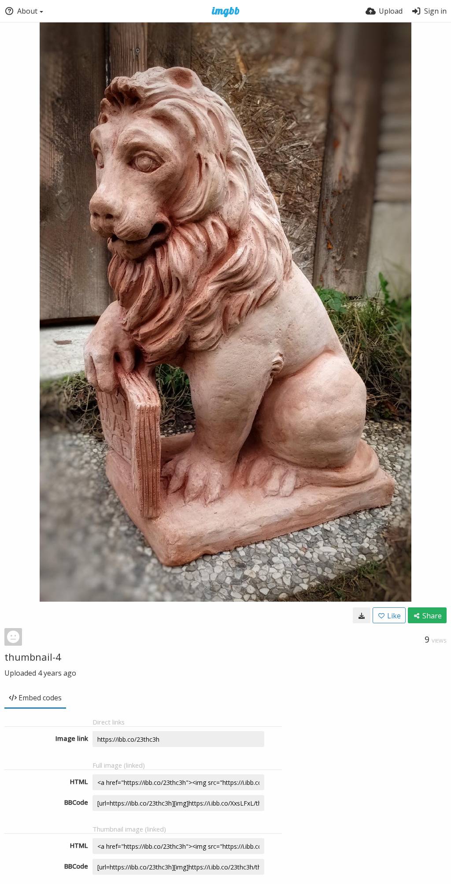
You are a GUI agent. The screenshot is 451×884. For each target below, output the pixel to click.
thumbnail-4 (32, 656)
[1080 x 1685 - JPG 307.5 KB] (361, 615)
